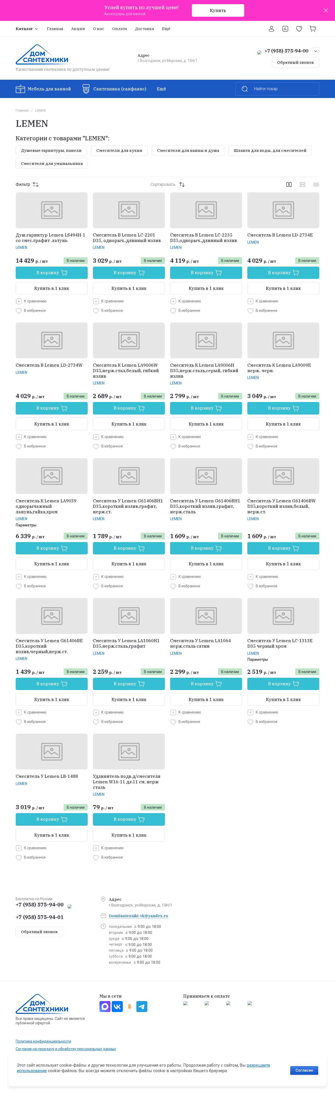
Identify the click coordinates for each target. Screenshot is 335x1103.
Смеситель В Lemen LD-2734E (280, 235)
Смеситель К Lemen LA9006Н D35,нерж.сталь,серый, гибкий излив (204, 371)
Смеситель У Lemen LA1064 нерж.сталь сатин (200, 643)
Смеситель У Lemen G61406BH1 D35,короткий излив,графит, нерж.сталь (205, 506)
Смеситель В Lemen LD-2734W (49, 365)
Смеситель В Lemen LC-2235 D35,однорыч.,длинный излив (203, 237)
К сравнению (35, 301)
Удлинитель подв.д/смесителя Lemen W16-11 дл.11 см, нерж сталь (126, 782)
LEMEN (21, 247)
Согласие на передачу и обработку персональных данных (66, 1049)
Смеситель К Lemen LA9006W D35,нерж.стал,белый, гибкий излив (126, 371)
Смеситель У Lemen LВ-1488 (47, 776)
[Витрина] (289, 184)
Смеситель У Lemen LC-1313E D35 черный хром (279, 643)
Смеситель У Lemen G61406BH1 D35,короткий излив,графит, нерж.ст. (128, 506)
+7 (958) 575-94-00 (286, 51)
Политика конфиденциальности (43, 1041)
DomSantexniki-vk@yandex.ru (138, 915)
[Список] (302, 184)
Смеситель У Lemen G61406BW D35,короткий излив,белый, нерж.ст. (281, 506)
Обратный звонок (295, 62)
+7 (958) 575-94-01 (40, 917)
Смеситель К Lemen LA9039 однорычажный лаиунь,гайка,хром (46, 506)
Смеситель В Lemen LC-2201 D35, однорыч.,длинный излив (127, 237)
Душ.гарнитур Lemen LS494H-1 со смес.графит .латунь (50, 237)
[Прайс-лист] (316, 184)
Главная (22, 110)
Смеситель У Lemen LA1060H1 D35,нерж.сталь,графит (126, 643)
